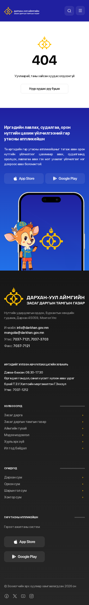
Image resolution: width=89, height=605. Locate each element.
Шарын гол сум (15, 491)
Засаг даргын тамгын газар (25, 422)
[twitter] (14, 596)
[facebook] (6, 596)
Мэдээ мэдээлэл (16, 435)
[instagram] (31, 596)
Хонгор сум (12, 497)
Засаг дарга (13, 415)
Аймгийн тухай (15, 428)
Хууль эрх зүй (14, 442)
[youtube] (23, 596)
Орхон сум (12, 484)
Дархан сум (13, 477)
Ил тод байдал (15, 448)
